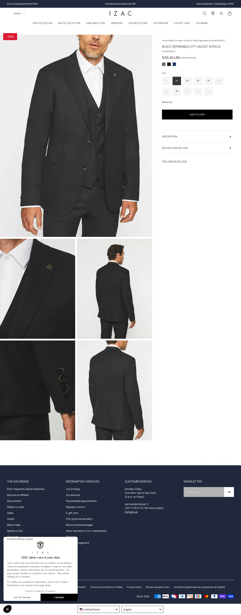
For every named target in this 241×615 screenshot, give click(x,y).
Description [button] (169, 136)
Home (165, 40)
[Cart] (229, 13)
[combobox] (99, 609)
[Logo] (120, 13)
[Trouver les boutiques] (213, 13)
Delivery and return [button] (175, 148)
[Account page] (221, 13)
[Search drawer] (204, 13)
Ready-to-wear (176, 40)
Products (188, 40)
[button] (42, 24)
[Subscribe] (229, 492)
